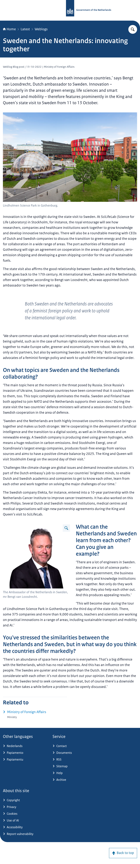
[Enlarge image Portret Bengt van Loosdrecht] (66, 528)
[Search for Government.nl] (132, 29)
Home (11, 29)
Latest (25, 29)
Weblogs (41, 29)
